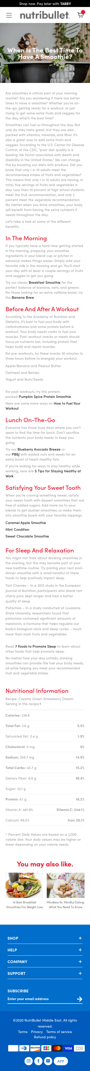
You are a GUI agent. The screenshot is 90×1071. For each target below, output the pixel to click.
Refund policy (45, 1036)
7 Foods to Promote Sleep (35, 646)
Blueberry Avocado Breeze (39, 449)
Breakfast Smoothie (44, 282)
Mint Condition (17, 529)
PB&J (16, 454)
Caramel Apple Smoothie (26, 522)
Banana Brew (23, 297)
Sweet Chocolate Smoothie (27, 536)
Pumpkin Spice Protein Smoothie (45, 396)
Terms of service (59, 1031)
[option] (24, 893)
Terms (23, 1031)
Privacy (37, 1031)
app (61, 1061)
